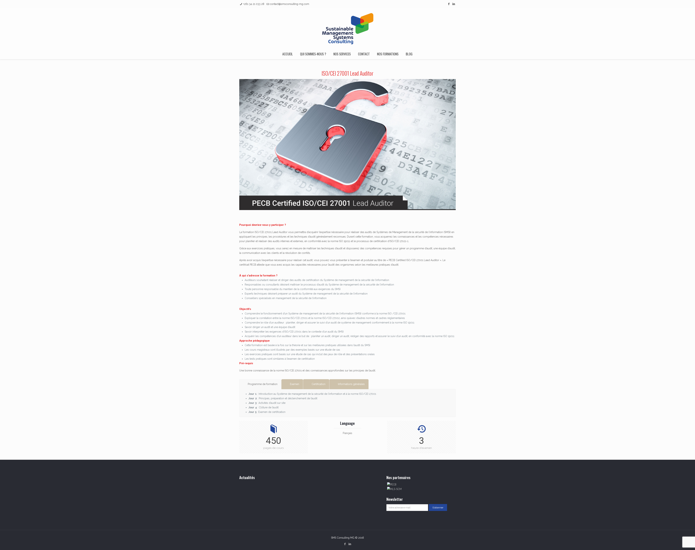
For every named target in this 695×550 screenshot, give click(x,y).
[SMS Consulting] (347, 28)
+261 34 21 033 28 (253, 4)
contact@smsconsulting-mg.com (289, 4)
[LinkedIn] (454, 4)
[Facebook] (449, 4)
